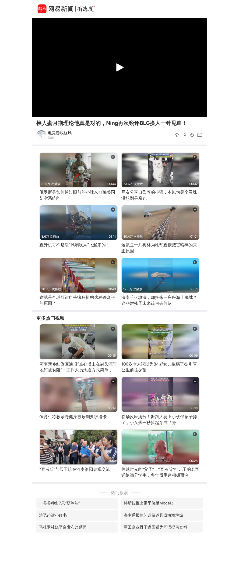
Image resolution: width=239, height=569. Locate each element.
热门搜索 (119, 492)
